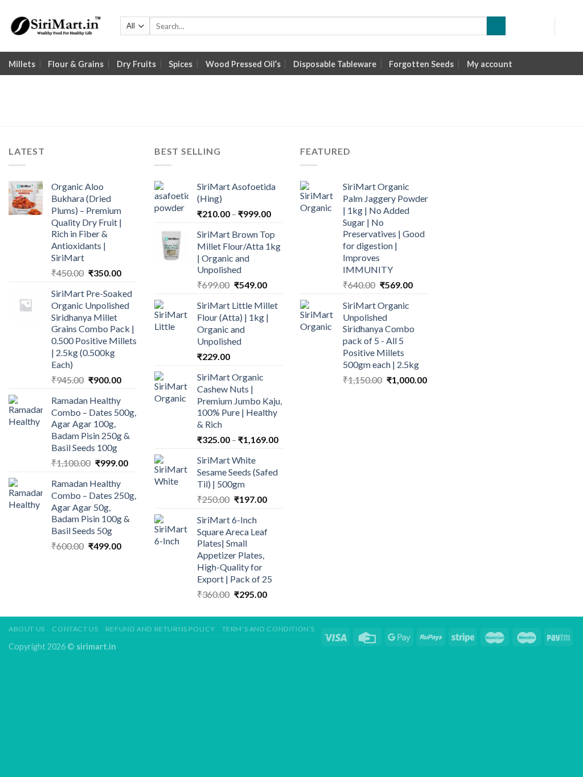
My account (489, 64)
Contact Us (75, 629)
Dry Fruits (136, 64)
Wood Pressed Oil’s (243, 64)
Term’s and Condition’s (268, 629)
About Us (27, 629)
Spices (180, 64)
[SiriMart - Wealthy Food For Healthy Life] (56, 26)
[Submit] (496, 26)
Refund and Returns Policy (160, 629)
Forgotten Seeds (421, 64)
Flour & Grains (76, 64)
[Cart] (568, 26)
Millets (22, 64)
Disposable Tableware (334, 64)
